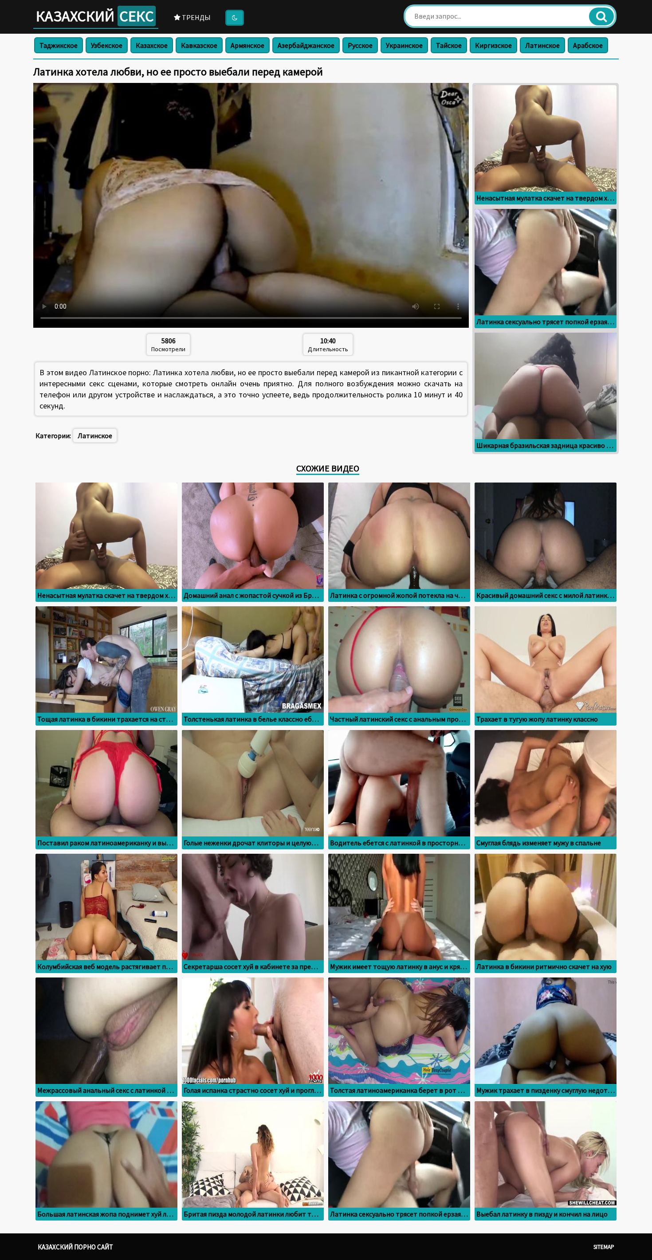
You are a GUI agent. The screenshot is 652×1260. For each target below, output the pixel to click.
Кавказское (199, 45)
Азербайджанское (306, 45)
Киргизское (493, 45)
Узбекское (106, 45)
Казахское (152, 45)
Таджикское (58, 45)
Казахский (95, 16)
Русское (360, 45)
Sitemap (603, 1247)
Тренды (196, 17)
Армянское (247, 45)
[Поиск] (601, 16)
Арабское (588, 45)
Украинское (404, 45)
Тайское (449, 45)
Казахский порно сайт (75, 1247)
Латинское (542, 45)
